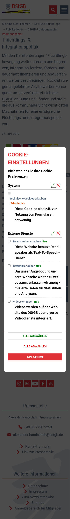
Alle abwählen (35, 346)
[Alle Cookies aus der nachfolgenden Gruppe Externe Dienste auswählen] (53, 233)
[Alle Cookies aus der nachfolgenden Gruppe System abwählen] (59, 185)
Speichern (35, 357)
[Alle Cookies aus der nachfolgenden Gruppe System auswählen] (53, 185)
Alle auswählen (35, 336)
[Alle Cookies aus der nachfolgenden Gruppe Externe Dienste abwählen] (59, 233)
